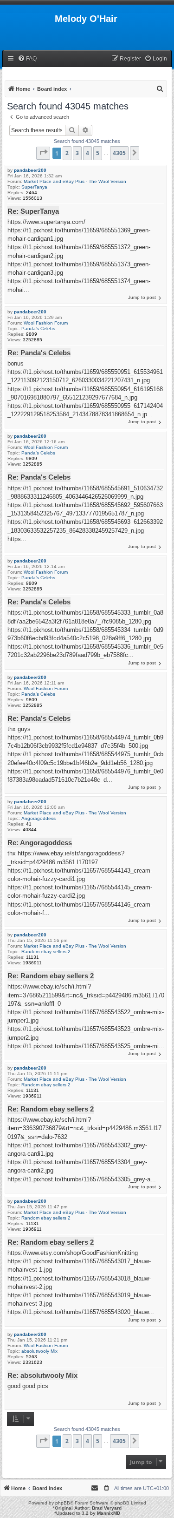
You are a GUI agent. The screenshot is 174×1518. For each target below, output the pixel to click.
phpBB (62, 1502)
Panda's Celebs (38, 328)
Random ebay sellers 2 (46, 951)
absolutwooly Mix (39, 1351)
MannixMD (108, 1513)
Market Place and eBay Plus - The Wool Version (75, 181)
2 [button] (67, 153)
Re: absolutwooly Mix (42, 1375)
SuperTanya (34, 187)
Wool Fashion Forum (46, 322)
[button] (43, 153)
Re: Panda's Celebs (39, 353)
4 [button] (87, 153)
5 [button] (97, 153)
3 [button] (77, 153)
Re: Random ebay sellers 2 (50, 976)
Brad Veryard (107, 1508)
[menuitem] (27, 59)
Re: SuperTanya (33, 211)
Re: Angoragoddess (39, 843)
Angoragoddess (38, 818)
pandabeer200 (30, 170)
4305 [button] (119, 153)
